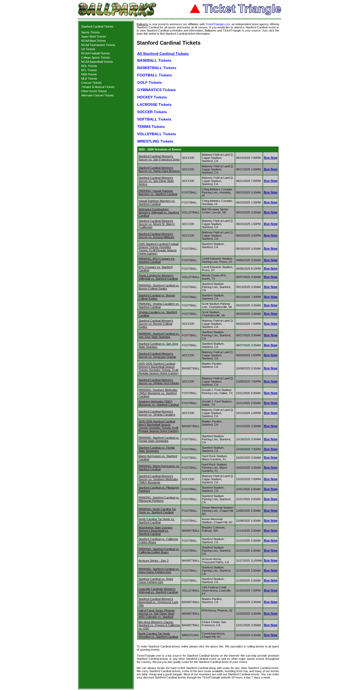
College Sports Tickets (95, 57)
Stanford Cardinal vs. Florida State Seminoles (157, 449)
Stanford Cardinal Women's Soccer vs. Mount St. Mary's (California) (157, 224)
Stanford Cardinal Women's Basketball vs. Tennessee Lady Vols (158, 602)
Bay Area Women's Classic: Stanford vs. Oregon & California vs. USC (159, 625)
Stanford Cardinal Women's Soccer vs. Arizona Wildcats (156, 235)
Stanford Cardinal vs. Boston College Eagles (157, 297)
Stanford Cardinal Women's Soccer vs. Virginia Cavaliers (157, 413)
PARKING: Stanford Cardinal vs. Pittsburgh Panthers (159, 499)
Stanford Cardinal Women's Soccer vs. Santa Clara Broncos (159, 169)
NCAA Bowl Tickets (93, 40)
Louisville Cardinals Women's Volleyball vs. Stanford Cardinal (158, 590)
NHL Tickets (89, 65)
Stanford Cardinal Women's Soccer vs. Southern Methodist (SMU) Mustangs (158, 479)
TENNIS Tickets (151, 126)
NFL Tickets (89, 70)
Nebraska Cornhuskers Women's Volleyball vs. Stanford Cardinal (159, 212)
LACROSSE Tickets (154, 104)
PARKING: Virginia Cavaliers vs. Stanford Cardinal (159, 305)
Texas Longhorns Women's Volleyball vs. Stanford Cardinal (158, 277)
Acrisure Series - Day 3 (153, 560)
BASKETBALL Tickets (156, 68)
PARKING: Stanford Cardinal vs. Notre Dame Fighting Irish (159, 570)
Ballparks (142, 24)
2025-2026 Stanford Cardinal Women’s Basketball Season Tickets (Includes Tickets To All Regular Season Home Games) (159, 368)
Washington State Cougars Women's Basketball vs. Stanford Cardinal (156, 530)
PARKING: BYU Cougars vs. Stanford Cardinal (157, 260)
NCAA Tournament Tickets (98, 44)
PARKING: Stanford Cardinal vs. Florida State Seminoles (159, 439)
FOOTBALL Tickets (154, 75)
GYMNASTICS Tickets (156, 90)
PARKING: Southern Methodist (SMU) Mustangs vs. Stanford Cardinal (158, 393)
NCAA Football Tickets (95, 53)
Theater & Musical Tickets (98, 86)
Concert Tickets (91, 82)
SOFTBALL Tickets (154, 119)
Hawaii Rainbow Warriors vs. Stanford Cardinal (157, 202)
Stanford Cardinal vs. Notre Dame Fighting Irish (156, 580)
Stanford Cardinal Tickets (97, 26)
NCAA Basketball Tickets (97, 61)
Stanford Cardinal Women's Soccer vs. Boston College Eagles (156, 323)
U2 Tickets (88, 49)
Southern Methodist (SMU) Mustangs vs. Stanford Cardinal (159, 403)
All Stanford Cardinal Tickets (163, 53)
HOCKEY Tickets (152, 97)
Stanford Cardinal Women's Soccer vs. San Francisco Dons (159, 158)
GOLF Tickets (149, 82)
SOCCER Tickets (152, 112)
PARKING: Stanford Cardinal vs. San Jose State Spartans (159, 335)
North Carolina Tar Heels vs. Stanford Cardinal (157, 521)
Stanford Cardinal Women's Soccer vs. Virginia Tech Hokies (159, 381)
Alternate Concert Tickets (97, 95)
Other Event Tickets (94, 91)
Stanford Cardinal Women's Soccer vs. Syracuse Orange (157, 355)
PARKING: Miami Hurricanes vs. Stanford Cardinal (159, 467)
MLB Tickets (89, 78)
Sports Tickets (90, 32)
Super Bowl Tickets (93, 36)
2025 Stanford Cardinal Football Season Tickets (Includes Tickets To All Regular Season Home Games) (158, 248)
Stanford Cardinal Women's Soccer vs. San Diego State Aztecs (156, 181)
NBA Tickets (89, 74)
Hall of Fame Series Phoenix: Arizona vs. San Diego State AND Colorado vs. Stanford (157, 613)
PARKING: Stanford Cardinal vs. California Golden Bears (159, 550)
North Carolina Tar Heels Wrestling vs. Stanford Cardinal (158, 635)
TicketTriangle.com (218, 24)
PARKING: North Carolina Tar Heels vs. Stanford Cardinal (157, 511)
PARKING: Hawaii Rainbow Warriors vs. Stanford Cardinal (158, 192)
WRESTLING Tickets (155, 141)
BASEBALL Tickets (154, 60)
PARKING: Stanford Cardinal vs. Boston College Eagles (159, 287)
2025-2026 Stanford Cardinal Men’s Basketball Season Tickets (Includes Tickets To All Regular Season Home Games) (159, 426)
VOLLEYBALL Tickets (156, 134)
